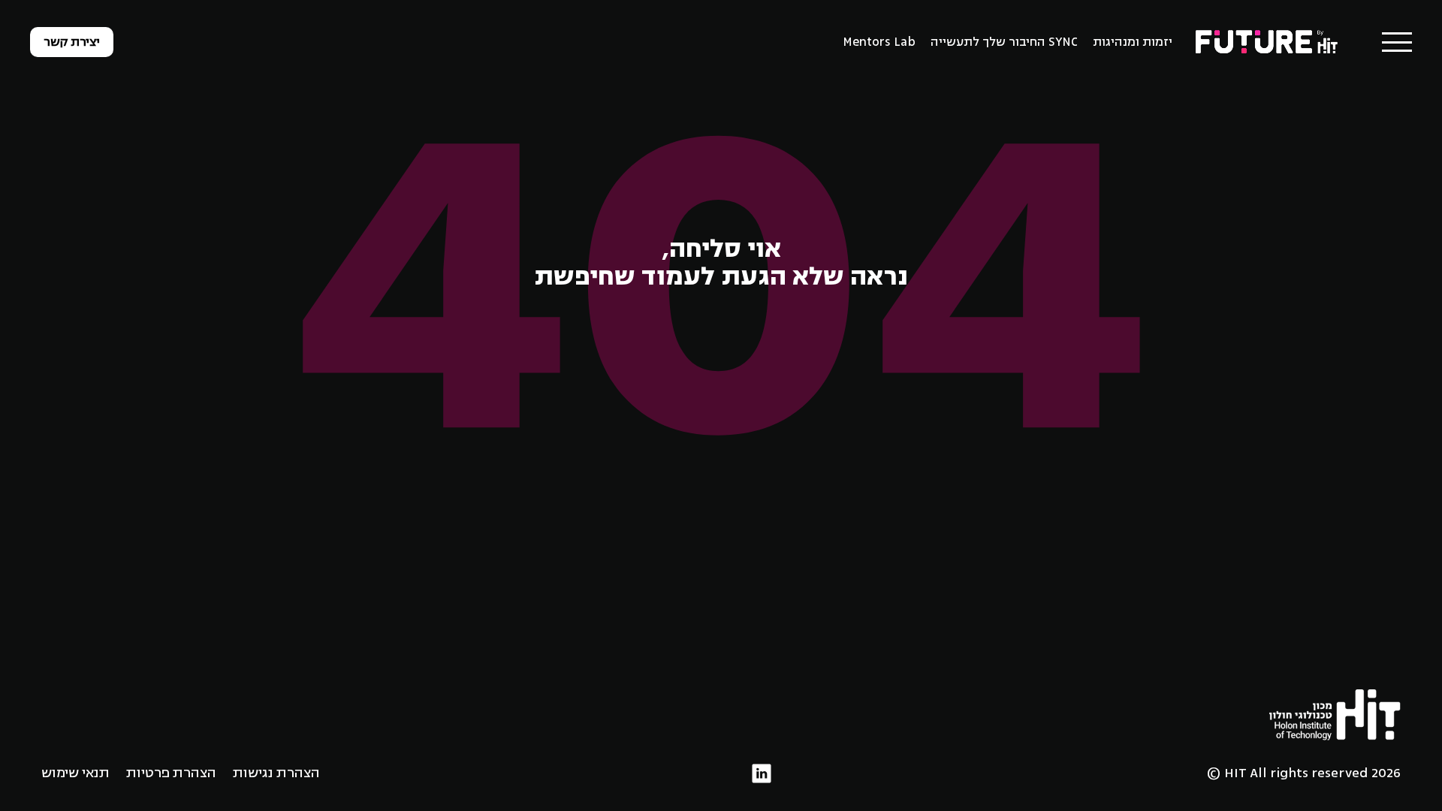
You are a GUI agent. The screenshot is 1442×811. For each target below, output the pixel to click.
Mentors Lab (879, 42)
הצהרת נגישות (276, 772)
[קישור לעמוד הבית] (1268, 41)
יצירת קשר (72, 42)
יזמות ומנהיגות (1132, 42)
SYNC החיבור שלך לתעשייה (1004, 42)
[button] (1397, 42)
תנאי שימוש (75, 772)
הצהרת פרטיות (171, 772)
